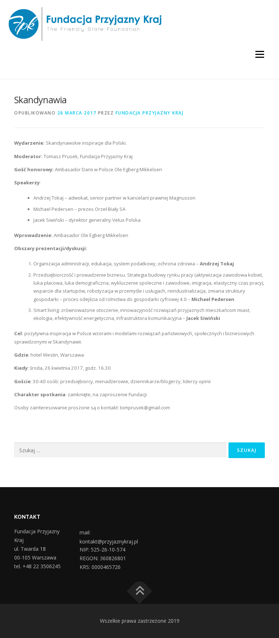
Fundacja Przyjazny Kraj (150, 113)
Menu (259, 54)
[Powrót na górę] (140, 591)
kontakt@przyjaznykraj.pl (109, 541)
